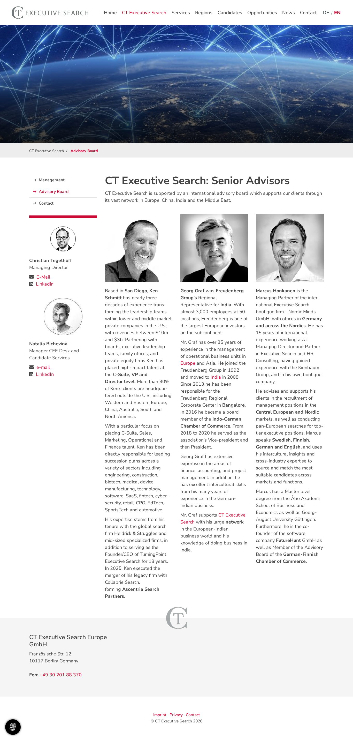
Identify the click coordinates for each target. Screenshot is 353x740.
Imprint (159, 715)
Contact (308, 12)
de (326, 12)
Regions (203, 12)
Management (52, 180)
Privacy (176, 715)
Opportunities (262, 12)
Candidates (230, 12)
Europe (187, 363)
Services (181, 12)
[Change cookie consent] (13, 727)
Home (110, 12)
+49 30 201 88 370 (61, 675)
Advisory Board (53, 192)
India (216, 377)
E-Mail (43, 277)
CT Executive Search (144, 12)
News (288, 12)
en (337, 12)
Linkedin (44, 284)
